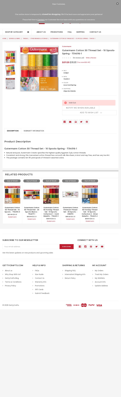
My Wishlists (100, 278)
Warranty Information (34, 131)
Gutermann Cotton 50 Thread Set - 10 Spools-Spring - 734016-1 (72, 38)
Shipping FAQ (70, 270)
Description (13, 131)
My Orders (99, 270)
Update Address (101, 285)
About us (8, 270)
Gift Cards (39, 289)
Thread (25, 38)
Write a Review (91, 58)
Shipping (80, 32)
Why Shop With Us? (13, 274)
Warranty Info (40, 282)
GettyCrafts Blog (12, 278)
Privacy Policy (10, 285)
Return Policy (70, 278)
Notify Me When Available (80, 108)
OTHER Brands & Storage (39, 38)
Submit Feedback (42, 293)
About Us (41, 32)
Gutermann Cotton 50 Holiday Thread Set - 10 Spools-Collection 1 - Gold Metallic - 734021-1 (51, 212)
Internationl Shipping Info (75, 274)
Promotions (57, 32)
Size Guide (39, 274)
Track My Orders (101, 274)
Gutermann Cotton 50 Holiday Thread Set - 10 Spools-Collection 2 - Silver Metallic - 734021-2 (90, 212)
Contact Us (95, 32)
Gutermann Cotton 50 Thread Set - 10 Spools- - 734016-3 (12, 210)
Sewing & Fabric (14, 38)
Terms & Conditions (13, 282)
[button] (117, 3)
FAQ (69, 32)
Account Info (100, 282)
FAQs (37, 270)
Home (4, 38)
